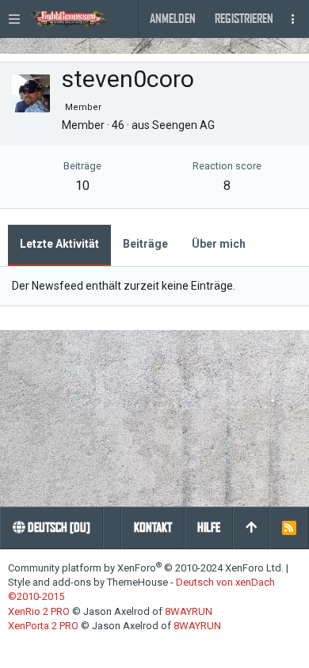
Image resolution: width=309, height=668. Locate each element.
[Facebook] (14, 644)
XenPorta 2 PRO (43, 626)
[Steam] (36, 644)
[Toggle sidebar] (293, 19)
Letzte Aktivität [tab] (59, 243)
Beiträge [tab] (145, 243)
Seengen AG (183, 125)
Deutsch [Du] (57, 527)
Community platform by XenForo (146, 568)
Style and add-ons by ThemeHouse (88, 582)
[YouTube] (59, 644)
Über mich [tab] (219, 243)
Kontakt (153, 527)
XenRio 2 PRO (39, 611)
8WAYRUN (188, 611)
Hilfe (208, 527)
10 (82, 185)
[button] (15, 19)
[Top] (251, 528)
